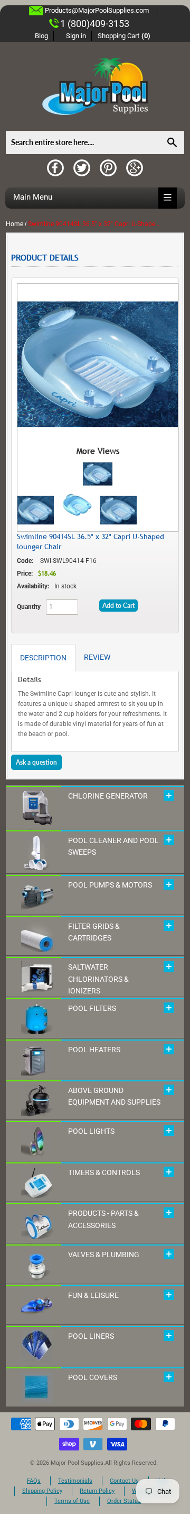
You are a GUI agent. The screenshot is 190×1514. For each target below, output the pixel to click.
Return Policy (97, 1491)
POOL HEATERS (94, 1049)
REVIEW (97, 657)
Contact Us (124, 1480)
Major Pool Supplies (77, 1462)
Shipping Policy (42, 1491)
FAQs (34, 1480)
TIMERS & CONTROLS (104, 1172)
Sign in (76, 36)
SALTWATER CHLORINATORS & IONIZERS (98, 979)
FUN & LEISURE (93, 1295)
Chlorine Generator (108, 796)
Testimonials (75, 1480)
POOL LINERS (91, 1336)
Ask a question (36, 762)
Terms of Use (72, 1501)
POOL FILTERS (92, 1008)
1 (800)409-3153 (94, 23)
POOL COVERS (92, 1377)
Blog (41, 36)
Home (14, 224)
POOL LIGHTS (91, 1131)
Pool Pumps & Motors (110, 885)
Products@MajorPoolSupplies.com (97, 10)
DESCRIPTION (43, 657)
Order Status (124, 1501)
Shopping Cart (124, 36)
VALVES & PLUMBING (103, 1254)
